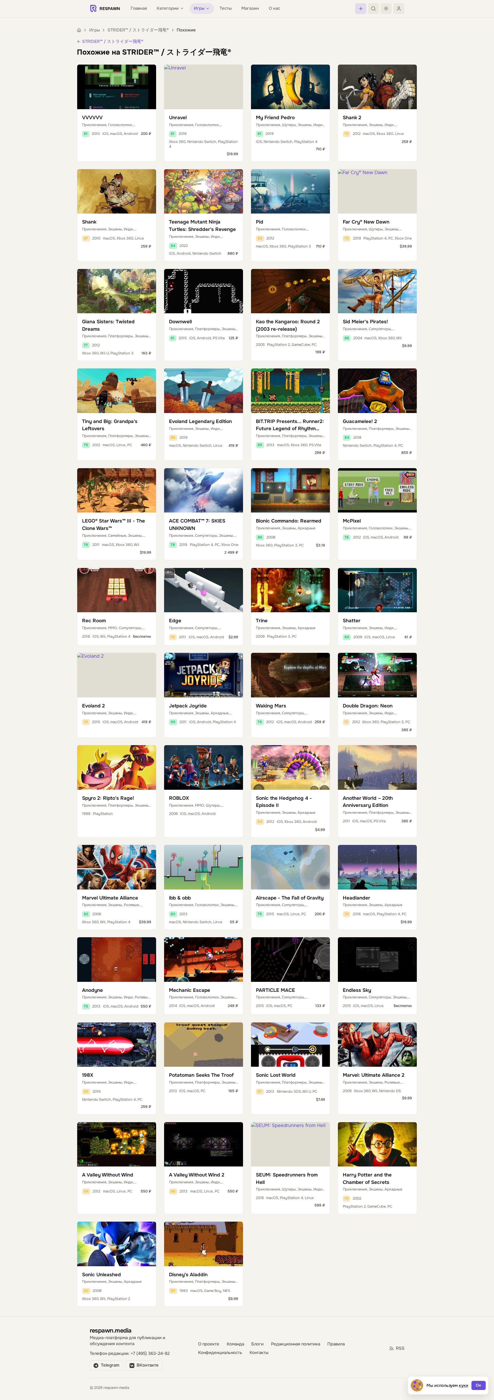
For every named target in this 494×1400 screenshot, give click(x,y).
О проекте (208, 1344)
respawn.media (111, 1330)
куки (463, 1385)
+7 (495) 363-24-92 (150, 1353)
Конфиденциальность (220, 1352)
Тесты (226, 8)
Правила (336, 1344)
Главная (139, 8)
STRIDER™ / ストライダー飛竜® (138, 30)
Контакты (259, 1352)
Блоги (257, 1344)
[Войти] (398, 8)
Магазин (250, 8)
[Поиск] (373, 8)
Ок (478, 1385)
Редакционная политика (295, 1344)
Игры (94, 30)
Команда (235, 1344)
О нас (274, 8)
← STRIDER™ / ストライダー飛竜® (110, 41)
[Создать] (360, 8)
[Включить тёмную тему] (386, 8)
